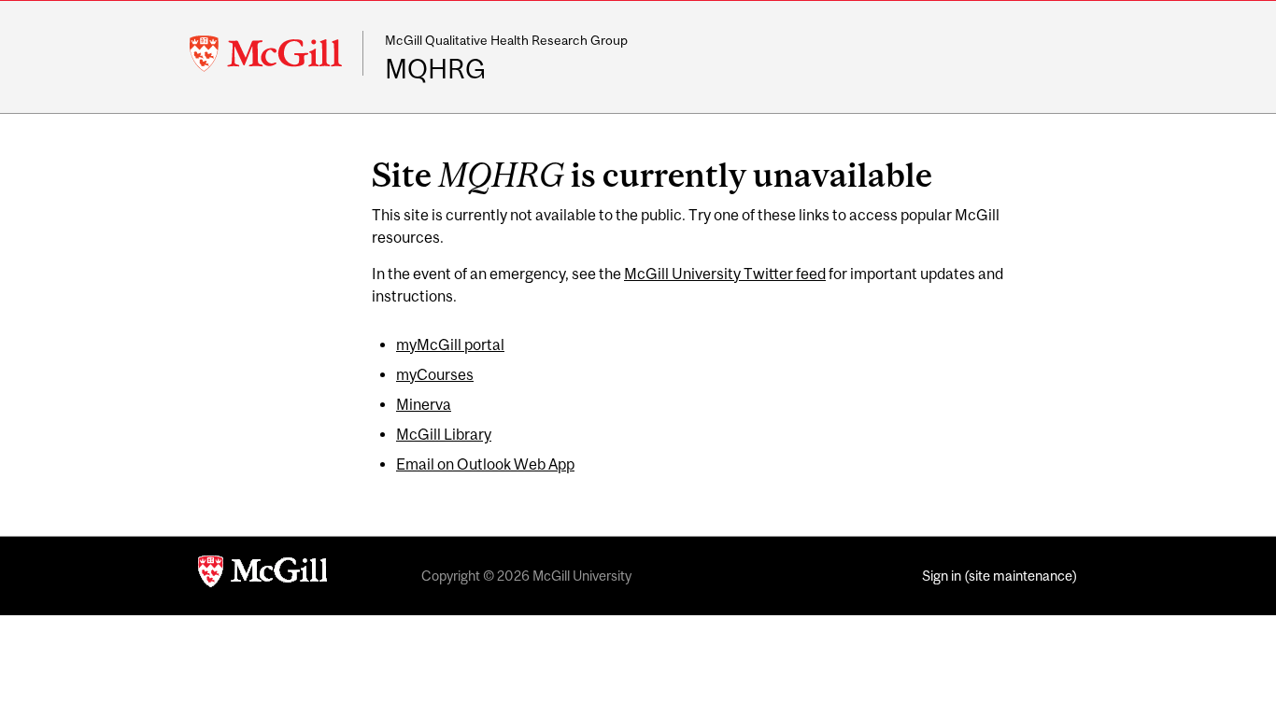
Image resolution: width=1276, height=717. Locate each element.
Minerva (423, 404)
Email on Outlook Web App (485, 464)
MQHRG (435, 69)
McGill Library (443, 434)
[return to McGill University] (261, 576)
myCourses (435, 374)
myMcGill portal (450, 344)
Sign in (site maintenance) (999, 575)
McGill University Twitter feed (725, 273)
